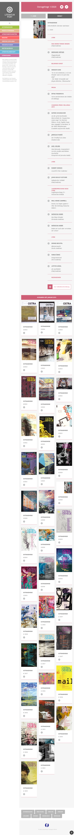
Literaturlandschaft (8, 52)
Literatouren (6, 55)
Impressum (57, 816)
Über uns (50, 811)
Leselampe (26, 816)
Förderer (60, 811)
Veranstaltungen (7, 45)
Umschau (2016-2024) (8, 41)
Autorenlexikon (7, 27)
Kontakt (35, 816)
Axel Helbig (55, 146)
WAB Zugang (40, 811)
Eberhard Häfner (57, 52)
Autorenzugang (27, 811)
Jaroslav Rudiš (56, 135)
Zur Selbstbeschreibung (61, 287)
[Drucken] (61, 7)
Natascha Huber (57, 214)
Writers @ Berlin (7, 48)
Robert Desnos (56, 168)
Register (4, 38)
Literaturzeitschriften (9, 34)
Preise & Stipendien (8, 31)
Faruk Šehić (55, 255)
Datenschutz (46, 816)
